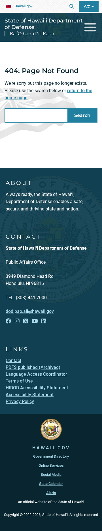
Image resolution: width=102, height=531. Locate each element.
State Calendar (51, 484)
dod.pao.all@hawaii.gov (30, 311)
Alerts (51, 493)
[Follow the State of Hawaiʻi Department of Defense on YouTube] (35, 321)
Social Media (51, 474)
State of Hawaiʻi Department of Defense (44, 23)
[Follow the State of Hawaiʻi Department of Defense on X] (25, 321)
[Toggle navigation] (90, 27)
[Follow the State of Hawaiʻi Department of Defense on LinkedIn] (43, 321)
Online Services (51, 465)
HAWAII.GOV (51, 448)
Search (82, 115)
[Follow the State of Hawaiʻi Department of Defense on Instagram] (17, 321)
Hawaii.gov (23, 6)
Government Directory (51, 456)
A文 (88, 6)
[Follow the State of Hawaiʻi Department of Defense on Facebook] (8, 321)
